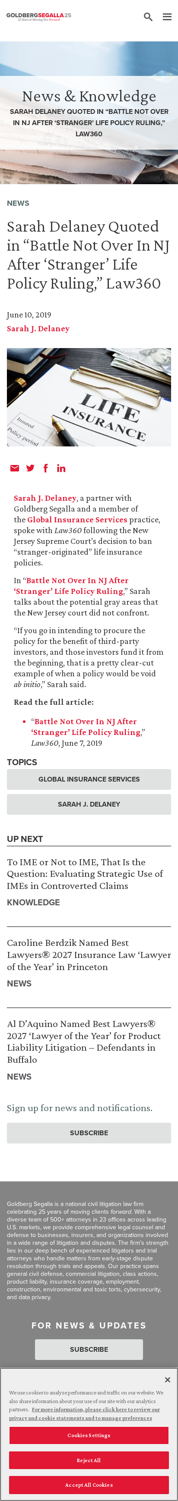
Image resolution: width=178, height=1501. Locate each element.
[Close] (167, 1379)
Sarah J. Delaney (38, 328)
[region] (89, 1434)
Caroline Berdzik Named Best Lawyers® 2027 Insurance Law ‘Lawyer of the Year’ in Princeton (89, 954)
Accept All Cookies (88, 1485)
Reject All (89, 1460)
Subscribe (89, 1133)
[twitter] (30, 468)
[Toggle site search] (148, 17)
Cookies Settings (88, 1435)
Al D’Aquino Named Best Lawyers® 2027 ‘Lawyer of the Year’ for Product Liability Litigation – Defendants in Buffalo (84, 1041)
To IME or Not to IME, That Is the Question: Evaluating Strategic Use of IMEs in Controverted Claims (85, 873)
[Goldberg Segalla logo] (38, 17)
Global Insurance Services (77, 519)
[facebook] (45, 468)
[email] (14, 468)
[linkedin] (61, 468)
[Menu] (163, 17)
